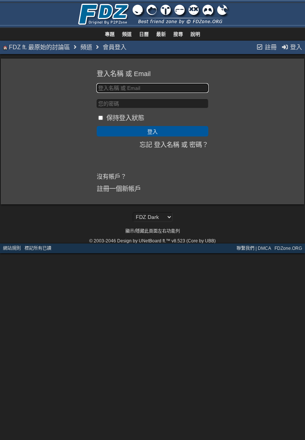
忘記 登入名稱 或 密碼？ (173, 144)
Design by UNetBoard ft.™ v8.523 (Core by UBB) (166, 240)
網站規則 (12, 248)
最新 (161, 34)
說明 (195, 34)
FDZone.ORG (288, 248)
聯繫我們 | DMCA (254, 248)
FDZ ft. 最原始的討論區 (39, 47)
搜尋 (178, 34)
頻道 (127, 34)
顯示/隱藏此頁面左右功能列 (152, 231)
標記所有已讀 (38, 248)
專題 (110, 34)
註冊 (270, 47)
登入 (295, 47)
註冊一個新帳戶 (119, 188)
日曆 (144, 34)
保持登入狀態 (125, 118)
